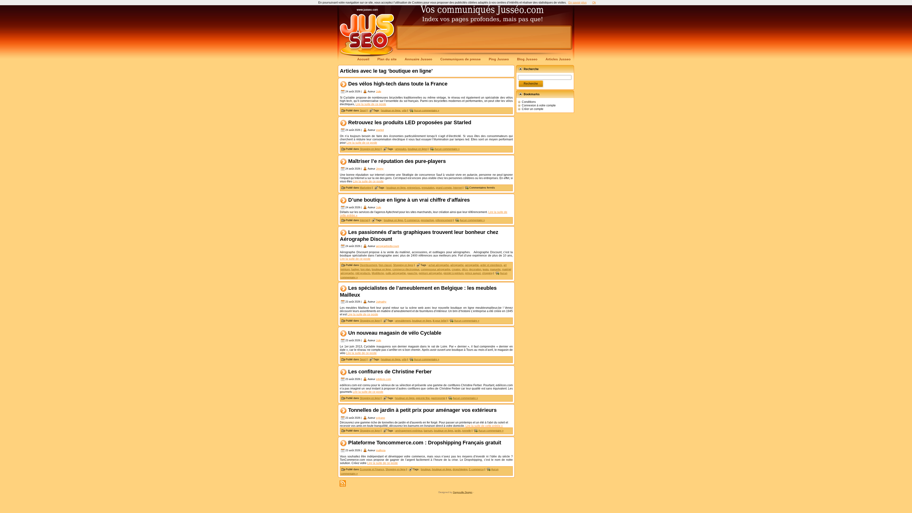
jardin (458, 430)
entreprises (413, 187)
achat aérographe (438, 265)
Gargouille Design (462, 492)
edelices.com (383, 379)
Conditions (529, 102)
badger (355, 269)
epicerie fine (423, 398)
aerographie (472, 265)
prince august (473, 273)
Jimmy (380, 168)
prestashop (427, 220)
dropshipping (460, 469)
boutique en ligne (390, 110)
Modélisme (378, 273)
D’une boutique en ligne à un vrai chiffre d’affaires (409, 200)
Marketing (365, 187)
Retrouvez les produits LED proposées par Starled (409, 122)
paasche (412, 273)
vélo (404, 110)
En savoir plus (577, 2)
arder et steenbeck (491, 265)
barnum (428, 430)
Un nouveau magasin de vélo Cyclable (394, 333)
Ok (594, 2)
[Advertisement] (484, 37)
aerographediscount (387, 246)
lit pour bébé (440, 320)
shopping (487, 273)
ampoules (400, 148)
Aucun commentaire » (426, 110)
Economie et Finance (372, 469)
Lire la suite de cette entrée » (484, 426)
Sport (363, 110)
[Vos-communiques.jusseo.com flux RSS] (343, 483)
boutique (426, 469)
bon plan (365, 269)
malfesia (380, 450)
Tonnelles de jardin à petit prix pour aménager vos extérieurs (422, 410)
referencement (443, 220)
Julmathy (381, 301)
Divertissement (368, 265)
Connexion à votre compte (539, 105)
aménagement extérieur (408, 430)
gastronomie (438, 398)
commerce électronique (405, 269)
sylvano (380, 417)
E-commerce (411, 220)
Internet (457, 187)
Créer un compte (532, 109)
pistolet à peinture (453, 273)
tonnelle (466, 430)
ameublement (403, 320)
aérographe (457, 265)
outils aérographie (395, 273)
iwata (486, 269)
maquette (495, 269)
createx (456, 269)
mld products (362, 273)
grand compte (444, 187)
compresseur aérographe (435, 269)
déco (465, 269)
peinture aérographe (430, 273)
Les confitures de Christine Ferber (390, 372)
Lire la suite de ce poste (371, 104)
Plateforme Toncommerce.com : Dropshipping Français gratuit (424, 443)
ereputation (428, 187)
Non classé (385, 265)
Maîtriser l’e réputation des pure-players (397, 161)
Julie (378, 91)
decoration (475, 269)
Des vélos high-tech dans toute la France (397, 84)
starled (380, 129)
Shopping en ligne (370, 148)
